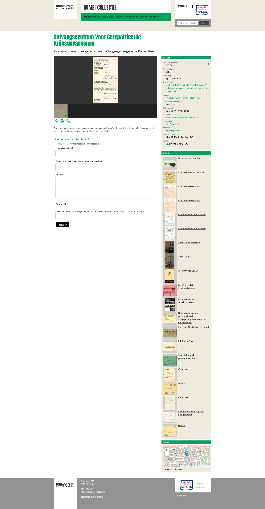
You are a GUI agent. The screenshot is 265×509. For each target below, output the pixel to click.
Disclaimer (181, 496)
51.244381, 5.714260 (176, 143)
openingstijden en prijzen (92, 497)
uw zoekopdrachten (136, 16)
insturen (62, 224)
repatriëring (201, 88)
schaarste (170, 91)
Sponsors (182, 6)
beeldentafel (172, 85)
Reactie (59, 174)
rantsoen (190, 88)
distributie (185, 85)
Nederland (171, 117)
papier (174, 124)
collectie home (92, 16)
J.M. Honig (181, 97)
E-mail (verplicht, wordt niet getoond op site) (79, 161)
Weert (193, 117)
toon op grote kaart (173, 469)
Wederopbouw (173, 130)
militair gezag (198, 85)
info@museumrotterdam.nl (93, 492)
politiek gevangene (175, 88)
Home (89, 7)
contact (154, 16)
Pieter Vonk (194, 97)
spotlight (108, 16)
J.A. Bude (170, 97)
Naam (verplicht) (64, 148)
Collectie (106, 7)
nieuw (119, 16)
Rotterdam (183, 117)
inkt (167, 124)
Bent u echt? (62, 204)
